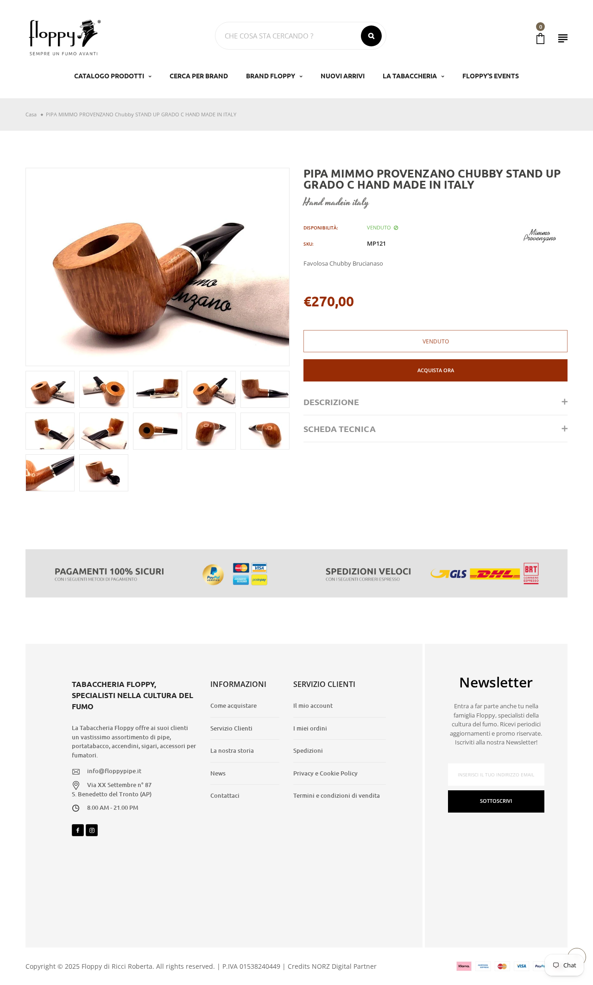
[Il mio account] (563, 38)
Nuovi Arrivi (343, 75)
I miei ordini (310, 728)
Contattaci (225, 795)
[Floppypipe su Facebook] (78, 830)
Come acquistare (233, 705)
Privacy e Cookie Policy (325, 773)
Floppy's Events (490, 75)
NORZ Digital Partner (344, 966)
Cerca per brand (199, 75)
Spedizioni (308, 750)
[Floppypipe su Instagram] (92, 830)
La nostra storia (232, 750)
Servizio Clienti (231, 728)
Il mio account (313, 705)
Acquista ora (435, 370)
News (218, 773)
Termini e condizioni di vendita (336, 795)
